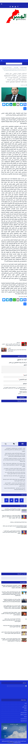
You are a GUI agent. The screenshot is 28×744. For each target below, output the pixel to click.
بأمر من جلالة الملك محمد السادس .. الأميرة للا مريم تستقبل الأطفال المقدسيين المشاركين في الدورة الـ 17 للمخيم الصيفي (14, 484)
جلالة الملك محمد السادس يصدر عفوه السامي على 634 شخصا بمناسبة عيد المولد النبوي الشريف (15, 472)
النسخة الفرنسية (24, 718)
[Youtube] (15, 6)
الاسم (25, 375)
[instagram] (10, 6)
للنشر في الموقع (24, 714)
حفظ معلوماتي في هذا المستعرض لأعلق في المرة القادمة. (15, 389)
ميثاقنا (25, 709)
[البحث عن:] (14, 63)
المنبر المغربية (23, 85)
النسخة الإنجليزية (24, 721)
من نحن (25, 705)
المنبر (26, 703)
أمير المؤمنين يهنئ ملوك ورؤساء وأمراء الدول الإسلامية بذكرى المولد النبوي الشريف (14, 480)
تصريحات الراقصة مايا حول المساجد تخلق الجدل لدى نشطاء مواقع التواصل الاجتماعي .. (15, 526)
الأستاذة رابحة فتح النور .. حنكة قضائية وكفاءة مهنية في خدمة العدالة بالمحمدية (14, 488)
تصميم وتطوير (4, 741)
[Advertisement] (14, 42)
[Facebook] (18, 6)
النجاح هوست (15, 742)
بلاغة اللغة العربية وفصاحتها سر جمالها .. (18, 522)
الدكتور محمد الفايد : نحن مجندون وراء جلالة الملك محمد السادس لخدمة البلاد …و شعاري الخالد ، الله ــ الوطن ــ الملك (11, 517)
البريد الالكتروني (23, 379)
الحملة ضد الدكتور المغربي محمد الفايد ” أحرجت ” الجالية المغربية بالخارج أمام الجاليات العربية (11, 532)
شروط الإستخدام (24, 712)
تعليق (25, 365)
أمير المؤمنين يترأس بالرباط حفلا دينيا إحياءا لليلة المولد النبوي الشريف (14, 476)
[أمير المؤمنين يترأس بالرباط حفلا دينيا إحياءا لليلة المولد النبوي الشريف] (24, 627)
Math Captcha (23, 392)
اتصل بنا (25, 710)
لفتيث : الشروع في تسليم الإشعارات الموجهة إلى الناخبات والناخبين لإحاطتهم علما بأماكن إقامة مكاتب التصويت (14, 449)
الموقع (25, 384)
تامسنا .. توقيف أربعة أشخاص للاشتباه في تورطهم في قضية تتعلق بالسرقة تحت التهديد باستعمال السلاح (14, 469)
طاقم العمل (24, 707)
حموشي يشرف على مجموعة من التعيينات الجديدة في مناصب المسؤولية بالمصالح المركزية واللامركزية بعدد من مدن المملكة (14, 460)
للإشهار (25, 716)
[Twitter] (13, 6)
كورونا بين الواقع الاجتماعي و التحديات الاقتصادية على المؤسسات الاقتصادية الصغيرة (11, 509)
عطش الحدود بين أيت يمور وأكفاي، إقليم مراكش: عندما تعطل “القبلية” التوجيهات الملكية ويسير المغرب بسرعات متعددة (14, 465)
